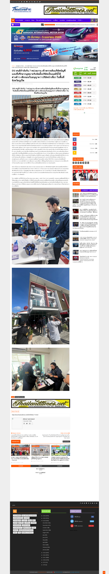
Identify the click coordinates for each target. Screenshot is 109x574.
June (44, 537)
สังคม (33, 20)
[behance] (35, 2)
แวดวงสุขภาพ (17, 520)
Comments (85, 190)
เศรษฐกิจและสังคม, (29, 83)
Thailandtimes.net (42, 572)
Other (79, 20)
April (44, 542)
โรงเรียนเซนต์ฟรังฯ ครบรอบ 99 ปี (88, 231)
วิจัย (19, 532)
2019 (44, 562)
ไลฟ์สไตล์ (33, 522)
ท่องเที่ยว (21, 522)
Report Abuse (73, 530)
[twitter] (22, 2)
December (45, 523)
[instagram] (37, 2)
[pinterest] (24, 2)
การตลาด (27, 20)
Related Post (15, 441)
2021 (44, 557)
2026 (44, 515)
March (44, 544)
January (45, 549)
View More (67, 441)
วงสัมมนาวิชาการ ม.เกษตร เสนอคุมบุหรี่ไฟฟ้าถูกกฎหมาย (39, 458)
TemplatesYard (58, 572)
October (45, 527)
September (45, 530)
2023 (44, 552)
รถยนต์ (78, 24)
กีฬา (34, 520)
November (45, 525)
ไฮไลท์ (33, 527)
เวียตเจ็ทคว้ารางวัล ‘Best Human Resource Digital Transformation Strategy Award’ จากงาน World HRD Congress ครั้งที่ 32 (85, 259)
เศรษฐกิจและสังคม (71, 20)
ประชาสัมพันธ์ (19, 20)
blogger (21, 466)
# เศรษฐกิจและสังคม (19, 397)
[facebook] (19, 2)
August (44, 532)
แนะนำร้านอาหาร (18, 527)
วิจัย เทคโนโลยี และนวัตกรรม (43, 20)
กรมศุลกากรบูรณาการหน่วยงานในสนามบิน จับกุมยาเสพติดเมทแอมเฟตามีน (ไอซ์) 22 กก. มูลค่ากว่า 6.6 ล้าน (60, 459)
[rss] (32, 2)
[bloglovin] (27, 2)
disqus (40, 466)
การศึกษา (55, 20)
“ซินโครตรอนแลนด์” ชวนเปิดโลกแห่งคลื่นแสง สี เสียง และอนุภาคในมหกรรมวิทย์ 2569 (51, 24)
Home (13, 66)
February (45, 547)
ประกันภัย (62, 20)
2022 (44, 555)
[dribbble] (29, 2)
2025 (44, 518)
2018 (44, 564)
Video (15, 532)
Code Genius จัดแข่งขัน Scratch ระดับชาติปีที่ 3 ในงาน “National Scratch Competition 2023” (88, 239)
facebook (59, 466)
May (44, 540)
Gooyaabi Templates (74, 572)
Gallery (16, 530)
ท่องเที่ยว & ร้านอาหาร (27, 532)
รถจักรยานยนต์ (26, 525)
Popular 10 (76, 190)
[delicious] (40, 2)
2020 (44, 560)
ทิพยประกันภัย (27, 527)
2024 (44, 520)
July (44, 535)
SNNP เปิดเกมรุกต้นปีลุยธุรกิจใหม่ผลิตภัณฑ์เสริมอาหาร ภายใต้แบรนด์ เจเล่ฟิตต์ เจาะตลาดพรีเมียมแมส (89, 195)
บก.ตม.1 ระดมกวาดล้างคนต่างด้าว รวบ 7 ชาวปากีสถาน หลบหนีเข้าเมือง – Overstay (20, 459)
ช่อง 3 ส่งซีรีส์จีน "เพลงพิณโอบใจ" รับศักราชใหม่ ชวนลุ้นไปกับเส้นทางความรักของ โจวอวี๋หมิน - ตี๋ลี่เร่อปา (89, 211)
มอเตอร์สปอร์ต (17, 525)
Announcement (93, 191)
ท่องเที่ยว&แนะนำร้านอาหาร (26, 530)
